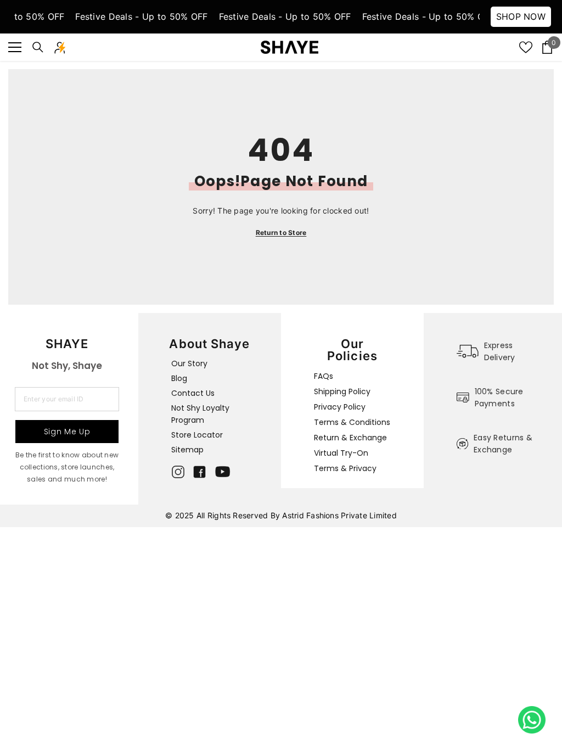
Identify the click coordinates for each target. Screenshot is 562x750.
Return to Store (281, 232)
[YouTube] (223, 471)
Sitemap (187, 449)
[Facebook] (199, 472)
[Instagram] (178, 472)
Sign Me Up (67, 431)
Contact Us (193, 393)
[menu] (14, 47)
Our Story (189, 363)
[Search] (37, 47)
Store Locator (197, 434)
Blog (179, 378)
